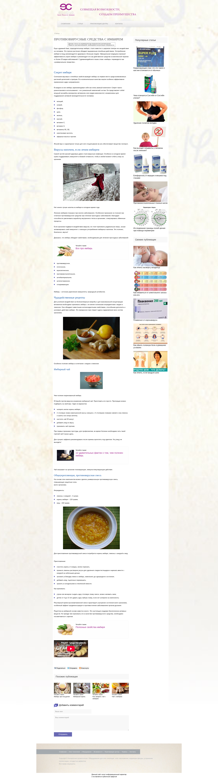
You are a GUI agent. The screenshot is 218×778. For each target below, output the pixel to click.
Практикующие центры (99, 24)
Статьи (80, 24)
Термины (125, 752)
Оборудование (87, 752)
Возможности (98, 752)
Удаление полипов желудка (144, 123)
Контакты (119, 24)
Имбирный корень (79, 696)
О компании (65, 24)
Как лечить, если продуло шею (146, 373)
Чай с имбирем (117, 696)
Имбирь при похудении (62, 696)
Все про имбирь (84, 248)
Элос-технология (74, 752)
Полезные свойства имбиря (90, 627)
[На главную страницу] (66, 15)
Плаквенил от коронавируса (145, 320)
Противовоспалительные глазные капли (150, 203)
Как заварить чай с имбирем (99, 697)
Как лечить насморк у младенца (146, 267)
